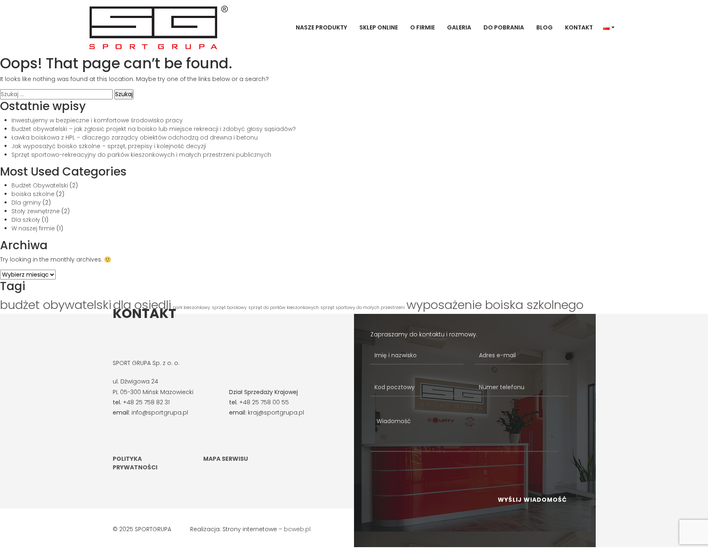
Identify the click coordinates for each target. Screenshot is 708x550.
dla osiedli (142, 304)
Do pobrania (503, 27)
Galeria (459, 27)
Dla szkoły (25, 220)
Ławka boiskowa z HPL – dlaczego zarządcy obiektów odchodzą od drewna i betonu (134, 137)
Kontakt (579, 27)
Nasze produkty (321, 27)
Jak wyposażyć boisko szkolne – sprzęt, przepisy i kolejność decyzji (108, 146)
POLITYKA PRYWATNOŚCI (135, 463)
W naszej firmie (33, 228)
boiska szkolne (32, 194)
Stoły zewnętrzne (35, 211)
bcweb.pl (297, 529)
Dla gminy (26, 202)
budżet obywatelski (55, 304)
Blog (544, 27)
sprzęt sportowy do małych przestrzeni (362, 307)
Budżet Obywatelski (39, 185)
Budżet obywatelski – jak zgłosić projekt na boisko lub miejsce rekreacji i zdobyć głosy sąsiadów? (153, 129)
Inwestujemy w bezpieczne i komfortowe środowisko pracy (97, 120)
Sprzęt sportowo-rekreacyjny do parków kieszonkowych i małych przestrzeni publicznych (141, 155)
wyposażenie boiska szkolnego (494, 304)
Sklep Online (378, 27)
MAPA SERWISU (225, 459)
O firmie (422, 27)
